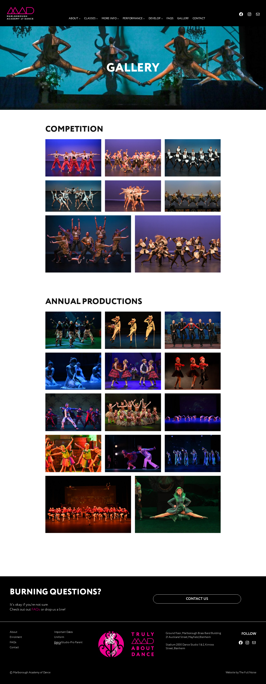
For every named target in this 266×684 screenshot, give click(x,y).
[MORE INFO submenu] (118, 18)
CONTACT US (197, 598)
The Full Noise (247, 672)
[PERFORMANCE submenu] (144, 18)
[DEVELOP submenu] (162, 18)
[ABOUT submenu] (79, 18)
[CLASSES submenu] (97, 18)
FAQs (36, 609)
